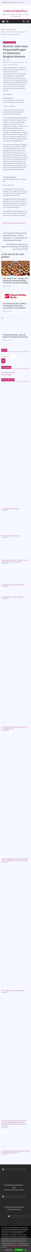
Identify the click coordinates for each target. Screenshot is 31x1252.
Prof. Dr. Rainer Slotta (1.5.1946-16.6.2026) (12, 990)
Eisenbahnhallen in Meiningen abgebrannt (12, 597)
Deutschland (21, 62)
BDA (11, 62)
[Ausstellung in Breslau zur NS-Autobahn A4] (15, 575)
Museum (6, 64)
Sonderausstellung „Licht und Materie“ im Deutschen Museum (15, 336)
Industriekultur (15, 10)
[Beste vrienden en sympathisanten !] (15, 524)
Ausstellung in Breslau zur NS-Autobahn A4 (12, 585)
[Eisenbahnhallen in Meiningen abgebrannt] (15, 593)
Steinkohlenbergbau (13, 64)
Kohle (26, 62)
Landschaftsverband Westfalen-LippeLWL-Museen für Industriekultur (14, 1187)
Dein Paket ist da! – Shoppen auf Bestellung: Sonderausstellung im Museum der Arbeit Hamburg (15, 280)
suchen (3, 361)
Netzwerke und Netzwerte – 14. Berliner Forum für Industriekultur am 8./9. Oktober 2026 (18, 2)
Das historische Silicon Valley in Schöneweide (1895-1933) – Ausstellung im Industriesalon (15, 305)
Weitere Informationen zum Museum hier (14, 223)
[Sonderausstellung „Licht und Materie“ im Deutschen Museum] (15, 318)
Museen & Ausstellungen (9, 42)
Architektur (6, 62)
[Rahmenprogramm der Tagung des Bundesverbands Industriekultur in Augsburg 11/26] (15, 1140)
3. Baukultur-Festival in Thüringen (10, 508)
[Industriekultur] (3, 21)
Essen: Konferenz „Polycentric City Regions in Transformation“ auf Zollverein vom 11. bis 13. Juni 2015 (15, 246)
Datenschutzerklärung (12, 1247)
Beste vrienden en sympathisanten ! (10, 536)
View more (19, 1247)
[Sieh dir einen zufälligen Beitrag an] (28, 21)
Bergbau (15, 62)
